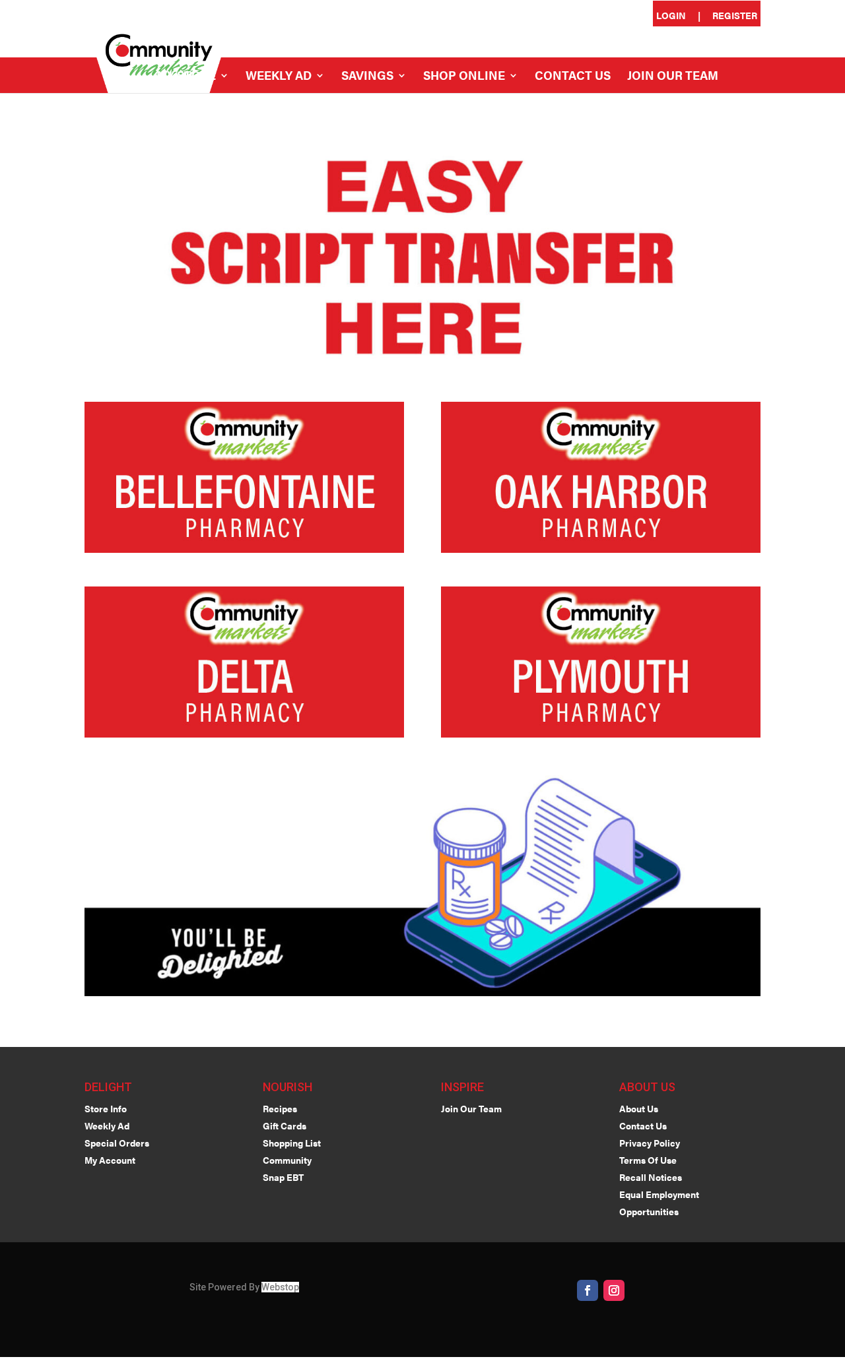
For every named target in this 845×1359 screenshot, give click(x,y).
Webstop (280, 1287)
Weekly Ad (279, 77)
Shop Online (464, 77)
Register (734, 16)
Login (671, 16)
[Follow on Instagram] (614, 1290)
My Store (186, 77)
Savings (367, 77)
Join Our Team (672, 77)
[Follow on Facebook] (587, 1290)
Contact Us (573, 77)
